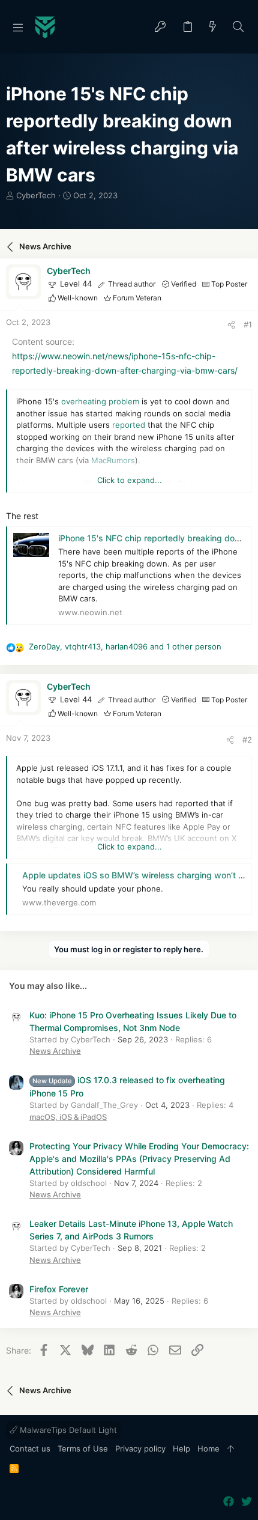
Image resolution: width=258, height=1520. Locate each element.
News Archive (55, 1051)
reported (128, 425)
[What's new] (213, 27)
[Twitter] (246, 1501)
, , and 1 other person (125, 646)
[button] (18, 27)
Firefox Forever (58, 1289)
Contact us (30, 1448)
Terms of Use (83, 1448)
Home (208, 1448)
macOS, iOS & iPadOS (68, 1117)
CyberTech (36, 195)
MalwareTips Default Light (67, 1430)
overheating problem (100, 401)
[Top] (230, 1449)
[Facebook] (228, 1501)
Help (181, 1448)
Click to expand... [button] (129, 480)
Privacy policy (140, 1448)
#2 (247, 739)
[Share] (231, 324)
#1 (248, 324)
